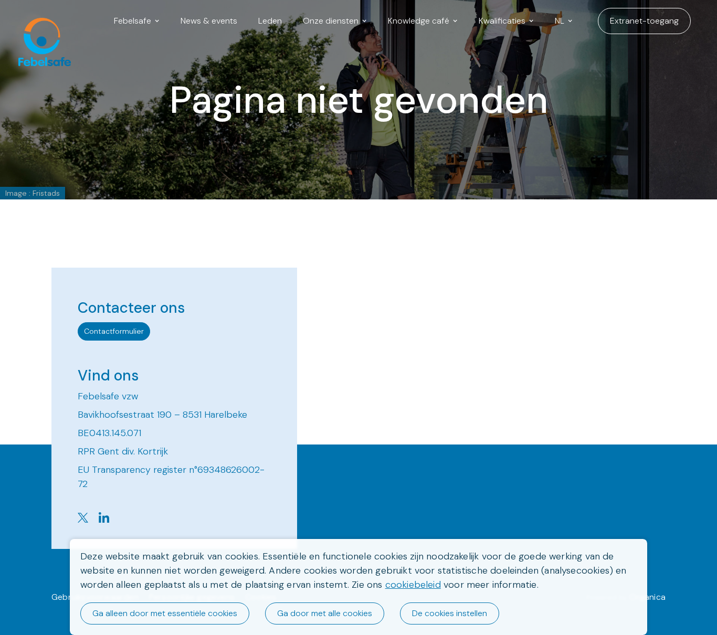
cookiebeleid (413, 584)
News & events (209, 20)
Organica (647, 596)
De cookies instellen (449, 613)
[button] (136, 21)
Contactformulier (114, 331)
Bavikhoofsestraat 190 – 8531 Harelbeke (162, 414)
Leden (270, 20)
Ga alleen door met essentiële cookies (164, 613)
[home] (39, 21)
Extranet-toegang (644, 20)
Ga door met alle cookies (324, 613)
